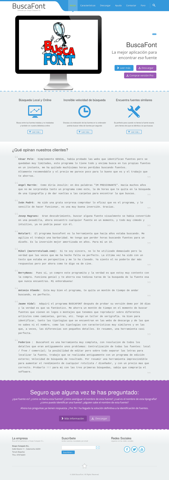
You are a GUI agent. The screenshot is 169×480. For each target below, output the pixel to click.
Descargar (147, 68)
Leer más (125, 68)
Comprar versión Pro (141, 75)
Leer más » (36, 132)
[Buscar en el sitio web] (153, 6)
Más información (74, 418)
